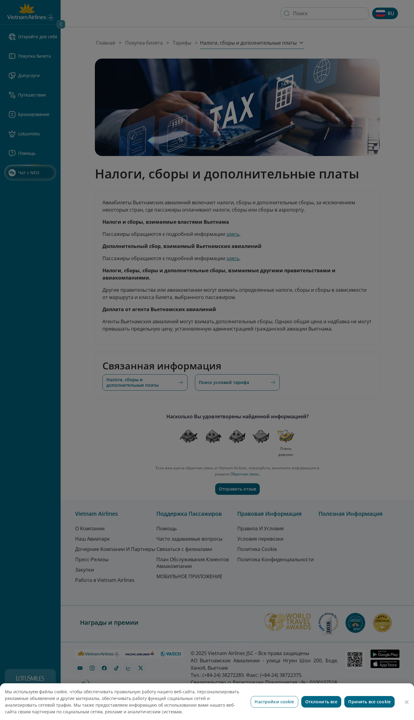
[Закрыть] (406, 702)
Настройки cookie (274, 702)
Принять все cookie (369, 702)
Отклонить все (321, 702)
